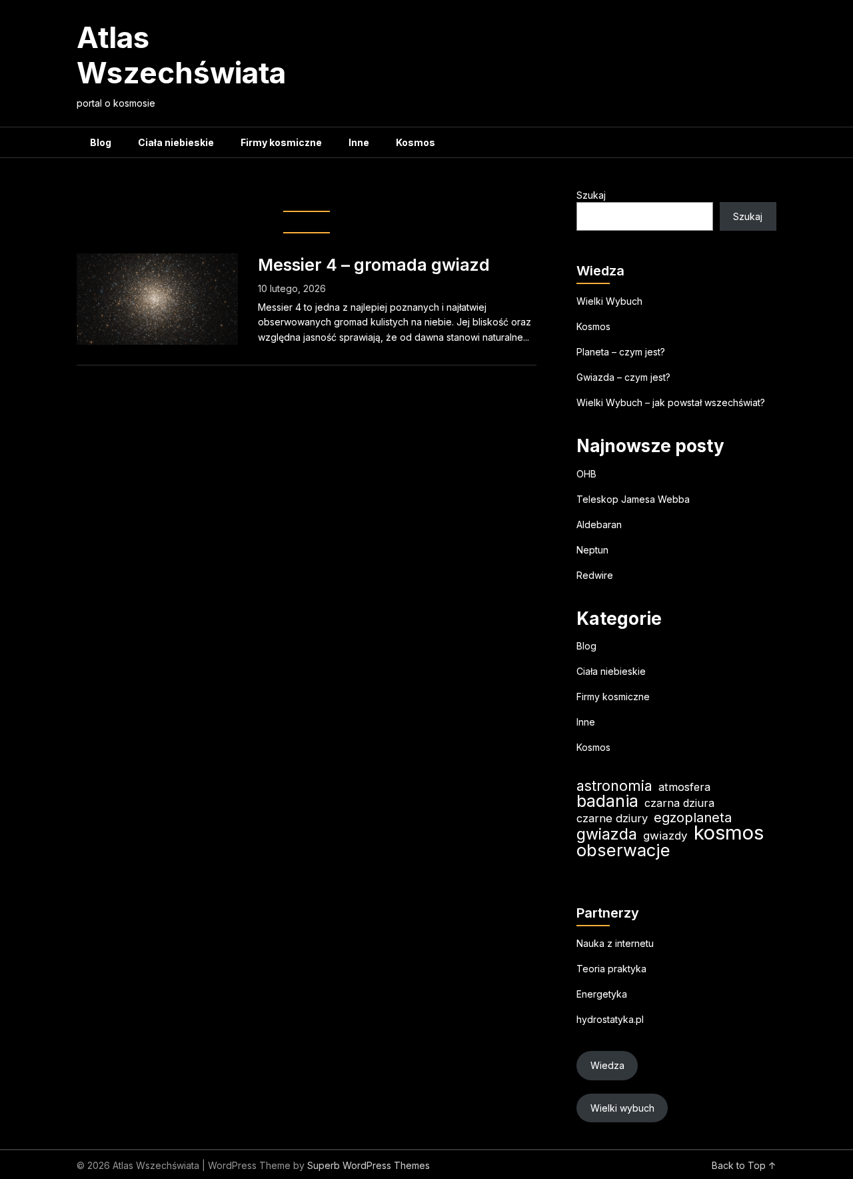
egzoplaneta (693, 817)
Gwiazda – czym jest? (623, 377)
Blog (100, 142)
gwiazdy (665, 835)
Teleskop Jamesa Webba (633, 499)
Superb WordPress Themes (368, 1165)
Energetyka (601, 994)
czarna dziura (679, 803)
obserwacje (623, 850)
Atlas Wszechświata (181, 55)
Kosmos (415, 142)
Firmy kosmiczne (281, 142)
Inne (359, 142)
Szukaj (591, 195)
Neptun (592, 549)
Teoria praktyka (611, 968)
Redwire (594, 575)
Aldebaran (599, 524)
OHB (586, 473)
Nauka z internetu (615, 943)
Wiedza (607, 1065)
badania (607, 801)
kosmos (729, 833)
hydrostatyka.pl (610, 1019)
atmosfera (684, 787)
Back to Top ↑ (744, 1165)
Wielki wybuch (622, 1108)
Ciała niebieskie (176, 142)
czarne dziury (612, 818)
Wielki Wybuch (609, 301)
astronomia (614, 786)
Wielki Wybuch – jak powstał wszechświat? (670, 402)
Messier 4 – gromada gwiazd (374, 265)
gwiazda (606, 834)
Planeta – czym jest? (620, 351)
